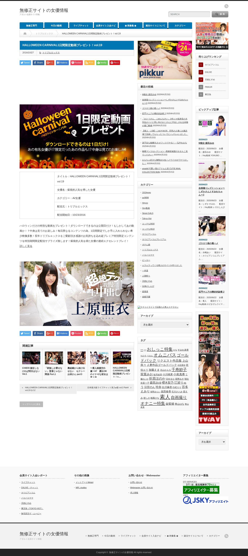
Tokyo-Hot (146, 218)
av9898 (145, 197)
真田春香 (166, 391)
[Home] (25, 33)
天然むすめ (147, 281)
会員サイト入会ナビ (106, 25)
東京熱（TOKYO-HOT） (32, 508)
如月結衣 (157, 374)
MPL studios (81, 487)
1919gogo (146, 192)
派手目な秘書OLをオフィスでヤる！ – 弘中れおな (164, 143)
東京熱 (208, 94)
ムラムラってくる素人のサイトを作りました (162, 265)
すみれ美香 (183, 350)
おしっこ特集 (160, 349)
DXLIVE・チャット (29, 487)
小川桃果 (168, 374)
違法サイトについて (155, 25)
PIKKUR (208, 87)
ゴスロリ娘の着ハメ (151, 108)
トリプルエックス (44, 33)
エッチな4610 (148, 229)
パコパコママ (148, 255)
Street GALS (147, 213)
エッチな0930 (148, 224)
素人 (165, 397)
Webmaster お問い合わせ (141, 487)
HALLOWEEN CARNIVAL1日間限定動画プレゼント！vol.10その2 (49, 388)
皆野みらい (155, 392)
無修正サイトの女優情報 (44, 10)
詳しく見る (26, 246)
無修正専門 (31, 25)
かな (175, 350)
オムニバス (165, 354)
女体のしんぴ (148, 286)
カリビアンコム (149, 234)
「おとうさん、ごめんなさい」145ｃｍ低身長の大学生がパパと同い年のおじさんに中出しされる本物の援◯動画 (165, 122)
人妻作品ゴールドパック (162, 365)
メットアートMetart (84, 482)
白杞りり (177, 387)
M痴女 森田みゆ (149, 94)
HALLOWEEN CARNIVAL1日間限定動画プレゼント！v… (121, 372)
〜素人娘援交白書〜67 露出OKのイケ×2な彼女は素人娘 (99, 373)
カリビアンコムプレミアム (154, 239)
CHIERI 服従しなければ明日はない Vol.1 (31, 371)
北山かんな (165, 370)
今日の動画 (56, 25)
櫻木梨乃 (168, 382)
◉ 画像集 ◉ (130, 25)
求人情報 (134, 493)
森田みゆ (155, 382)
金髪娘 (170, 403)
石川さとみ (177, 391)
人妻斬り (146, 276)
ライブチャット (81, 25)
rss (226, 6)
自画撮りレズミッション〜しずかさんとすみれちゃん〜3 (212, 191)
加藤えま (154, 369)
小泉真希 (179, 374)
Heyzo (145, 203)
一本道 (145, 270)
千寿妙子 (179, 369)
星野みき (179, 379)
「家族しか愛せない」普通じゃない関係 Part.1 (53, 371)
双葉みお (147, 374)
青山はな (179, 404)
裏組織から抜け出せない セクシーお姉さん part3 (76, 371)
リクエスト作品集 (169, 360)
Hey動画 (146, 208)
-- (142, 349)
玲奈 (158, 387)
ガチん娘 (146, 244)
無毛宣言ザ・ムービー (31, 513)
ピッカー (146, 260)
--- (145, 349)
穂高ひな (155, 398)
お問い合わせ (136, 482)
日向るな (170, 379)
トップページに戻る (31, 404)
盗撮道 (145, 291)
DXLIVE (208, 72)
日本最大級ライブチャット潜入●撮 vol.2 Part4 (108, 387)
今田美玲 (181, 365)
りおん (150, 356)
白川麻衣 (167, 387)
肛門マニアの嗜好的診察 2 (154, 113)
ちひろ (144, 356)
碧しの (146, 398)
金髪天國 (146, 297)
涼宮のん (149, 387)
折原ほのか (157, 378)
